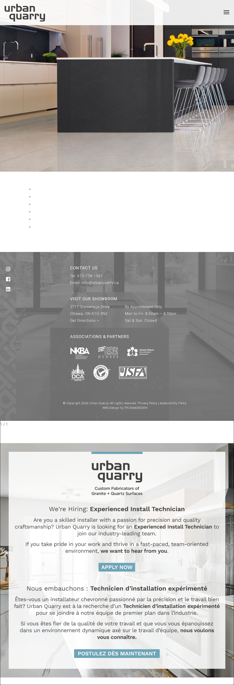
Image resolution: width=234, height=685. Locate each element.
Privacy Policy (147, 403)
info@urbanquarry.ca (100, 283)
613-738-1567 (90, 276)
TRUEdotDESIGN (136, 407)
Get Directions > (84, 320)
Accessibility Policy (173, 403)
